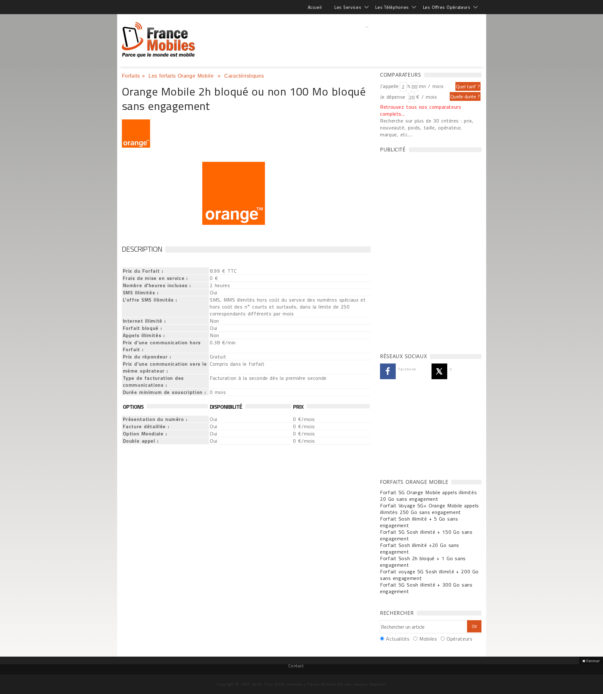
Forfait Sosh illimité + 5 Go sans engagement (419, 522)
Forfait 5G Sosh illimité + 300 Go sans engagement (426, 588)
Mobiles (428, 638)
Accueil (315, 7)
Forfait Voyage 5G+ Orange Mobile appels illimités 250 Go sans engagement (429, 509)
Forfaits (131, 76)
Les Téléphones (392, 7)
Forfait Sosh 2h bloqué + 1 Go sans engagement (423, 562)
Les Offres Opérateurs (446, 7)
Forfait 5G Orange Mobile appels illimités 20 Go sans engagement (428, 496)
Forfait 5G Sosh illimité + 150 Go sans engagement (426, 535)
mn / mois (431, 86)
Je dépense (393, 96)
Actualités (398, 638)
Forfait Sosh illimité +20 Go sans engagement (419, 548)
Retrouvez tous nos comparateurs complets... (420, 110)
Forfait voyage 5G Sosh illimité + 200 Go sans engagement (429, 575)
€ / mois (426, 96)
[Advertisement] (367, 39)
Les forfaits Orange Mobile (182, 76)
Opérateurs (459, 638)
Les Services (347, 7)
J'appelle (389, 86)
